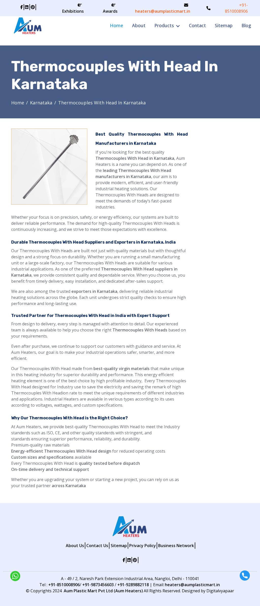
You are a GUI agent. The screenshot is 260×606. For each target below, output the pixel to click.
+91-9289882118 (133, 584)
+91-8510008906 (236, 8)
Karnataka (41, 103)
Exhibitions (73, 11)
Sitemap (224, 25)
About (138, 25)
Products (164, 25)
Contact (197, 25)
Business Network (176, 545)
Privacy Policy (142, 545)
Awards (110, 11)
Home (116, 25)
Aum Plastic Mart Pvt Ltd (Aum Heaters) (103, 591)
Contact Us (97, 545)
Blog (246, 25)
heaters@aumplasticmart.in (162, 11)
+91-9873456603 (98, 584)
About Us (75, 545)
